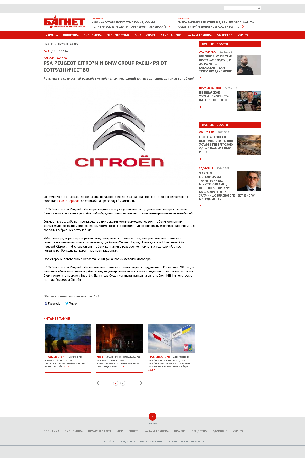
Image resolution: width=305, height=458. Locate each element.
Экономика (93, 35)
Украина (52, 35)
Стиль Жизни (171, 35)
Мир (138, 35)
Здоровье (219, 431)
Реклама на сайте (151, 441)
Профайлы (108, 441)
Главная (49, 43)
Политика (71, 35)
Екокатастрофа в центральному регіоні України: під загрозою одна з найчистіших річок (216, 144)
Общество (224, 35)
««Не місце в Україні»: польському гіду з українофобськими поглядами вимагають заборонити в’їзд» (169, 363)
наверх (152, 423)
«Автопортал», (69, 201)
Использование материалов (185, 441)
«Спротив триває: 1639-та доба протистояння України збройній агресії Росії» (66, 361)
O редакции (127, 441)
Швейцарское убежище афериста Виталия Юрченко (214, 96)
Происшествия (118, 35)
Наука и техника (199, 35)
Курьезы (244, 35)
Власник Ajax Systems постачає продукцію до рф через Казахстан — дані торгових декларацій (216, 64)
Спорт (151, 35)
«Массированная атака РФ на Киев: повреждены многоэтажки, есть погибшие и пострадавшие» (118, 361)
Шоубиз (180, 431)
